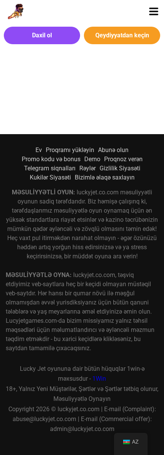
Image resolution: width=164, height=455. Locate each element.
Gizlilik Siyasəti (120, 168)
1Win (99, 378)
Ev (38, 150)
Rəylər (87, 168)
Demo (92, 159)
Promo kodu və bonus (51, 159)
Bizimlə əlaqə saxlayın (105, 177)
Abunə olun (113, 150)
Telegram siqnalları (50, 168)
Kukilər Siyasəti (50, 177)
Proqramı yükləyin (70, 150)
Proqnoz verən (123, 159)
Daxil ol (42, 35)
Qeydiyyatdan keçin (122, 35)
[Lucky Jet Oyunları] (15, 10)
